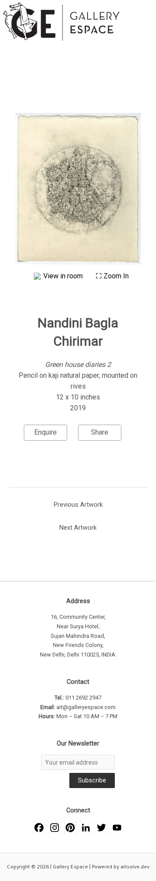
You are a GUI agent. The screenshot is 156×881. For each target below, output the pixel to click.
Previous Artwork (78, 504)
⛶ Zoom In (112, 276)
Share (99, 432)
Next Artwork (78, 527)
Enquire (45, 432)
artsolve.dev (135, 867)
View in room (63, 276)
